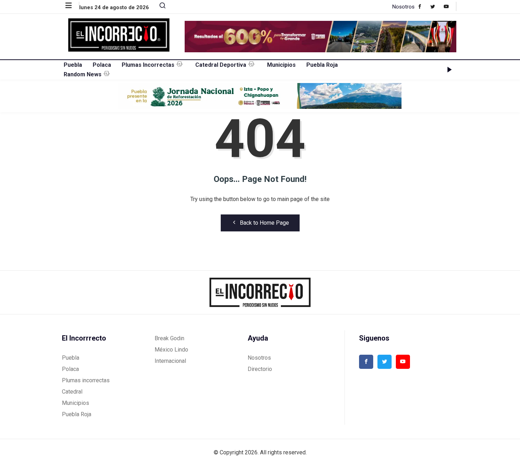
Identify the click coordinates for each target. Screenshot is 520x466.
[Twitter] (436, 6)
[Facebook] (423, 6)
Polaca (102, 64)
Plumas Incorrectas (148, 64)
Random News (83, 74)
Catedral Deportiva (220, 64)
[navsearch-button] (159, 7)
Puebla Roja (322, 64)
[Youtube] (450, 6)
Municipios (281, 64)
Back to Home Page (264, 222)
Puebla (73, 64)
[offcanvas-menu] (72, 6)
